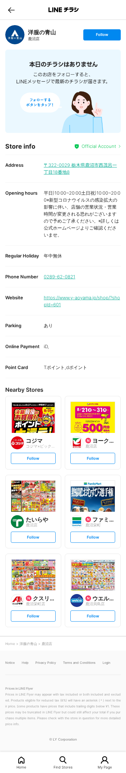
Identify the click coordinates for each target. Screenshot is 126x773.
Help (25, 662)
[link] (14, 34)
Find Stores (63, 767)
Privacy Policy (45, 662)
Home (21, 767)
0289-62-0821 (59, 276)
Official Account (99, 146)
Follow (102, 36)
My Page (105, 767)
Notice (10, 662)
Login (106, 662)
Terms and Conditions (79, 662)
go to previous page (11, 10)
